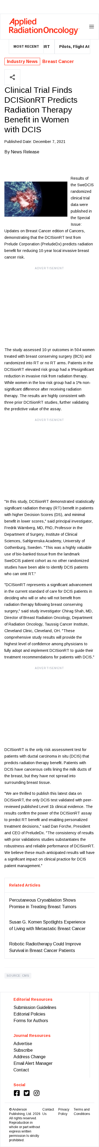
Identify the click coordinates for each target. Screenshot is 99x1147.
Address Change (29, 1056)
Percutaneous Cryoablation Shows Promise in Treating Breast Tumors (42, 903)
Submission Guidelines (34, 1007)
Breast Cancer (58, 61)
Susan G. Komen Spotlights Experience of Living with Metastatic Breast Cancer (47, 925)
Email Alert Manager (33, 1063)
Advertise (22, 1043)
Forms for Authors (30, 1020)
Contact (21, 1070)
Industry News (22, 61)
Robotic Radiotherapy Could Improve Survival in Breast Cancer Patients (45, 947)
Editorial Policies (29, 1014)
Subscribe (23, 1050)
